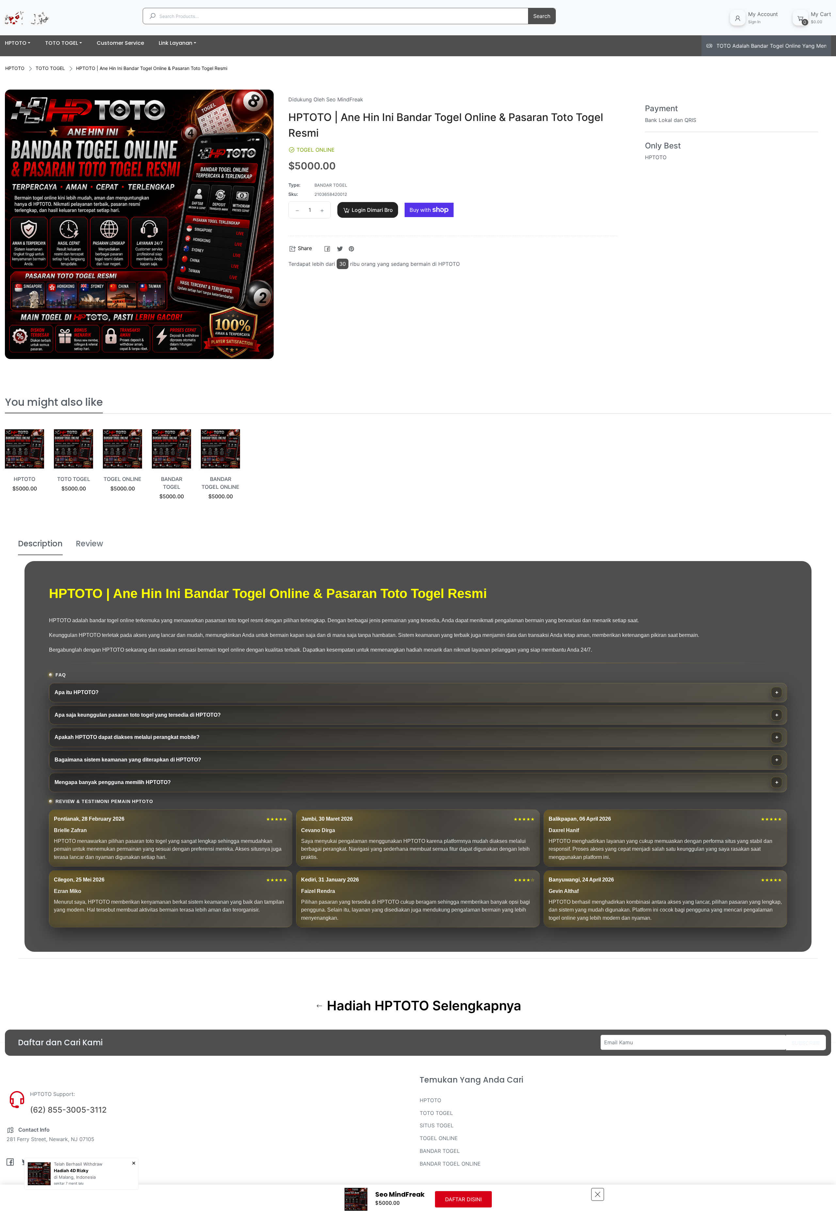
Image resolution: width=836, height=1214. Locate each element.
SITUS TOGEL (437, 1125)
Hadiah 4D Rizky (71, 1170)
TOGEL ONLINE (122, 479)
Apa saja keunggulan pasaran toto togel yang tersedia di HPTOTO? (138, 715)
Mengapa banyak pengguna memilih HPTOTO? (113, 782)
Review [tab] (89, 543)
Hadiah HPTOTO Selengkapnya (422, 1006)
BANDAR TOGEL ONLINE (450, 1163)
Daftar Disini (463, 1199)
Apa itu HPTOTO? (77, 692)
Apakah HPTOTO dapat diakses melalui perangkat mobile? (127, 737)
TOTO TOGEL (50, 68)
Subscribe (806, 1043)
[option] (24, 468)
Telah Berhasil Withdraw (78, 1164)
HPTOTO (14, 68)
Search (541, 16)
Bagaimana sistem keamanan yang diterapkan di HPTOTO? (128, 759)
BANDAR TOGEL (440, 1151)
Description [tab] (40, 543)
